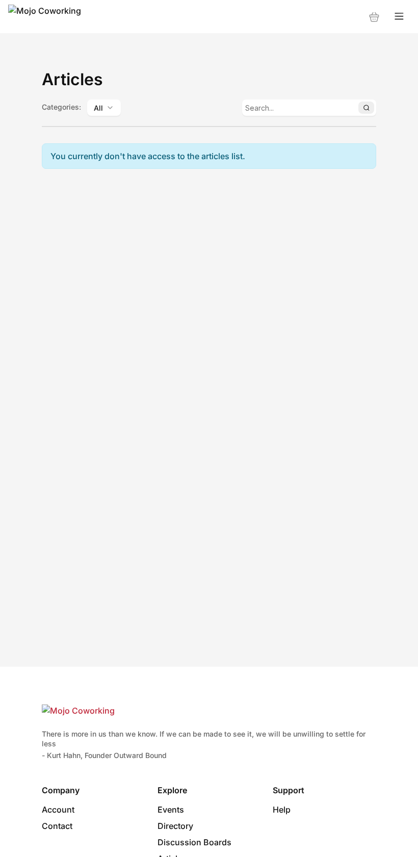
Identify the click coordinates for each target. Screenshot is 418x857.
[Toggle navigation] (399, 16)
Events (171, 809)
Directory (175, 826)
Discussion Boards (194, 842)
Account (58, 809)
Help (282, 809)
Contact (57, 826)
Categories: (61, 107)
